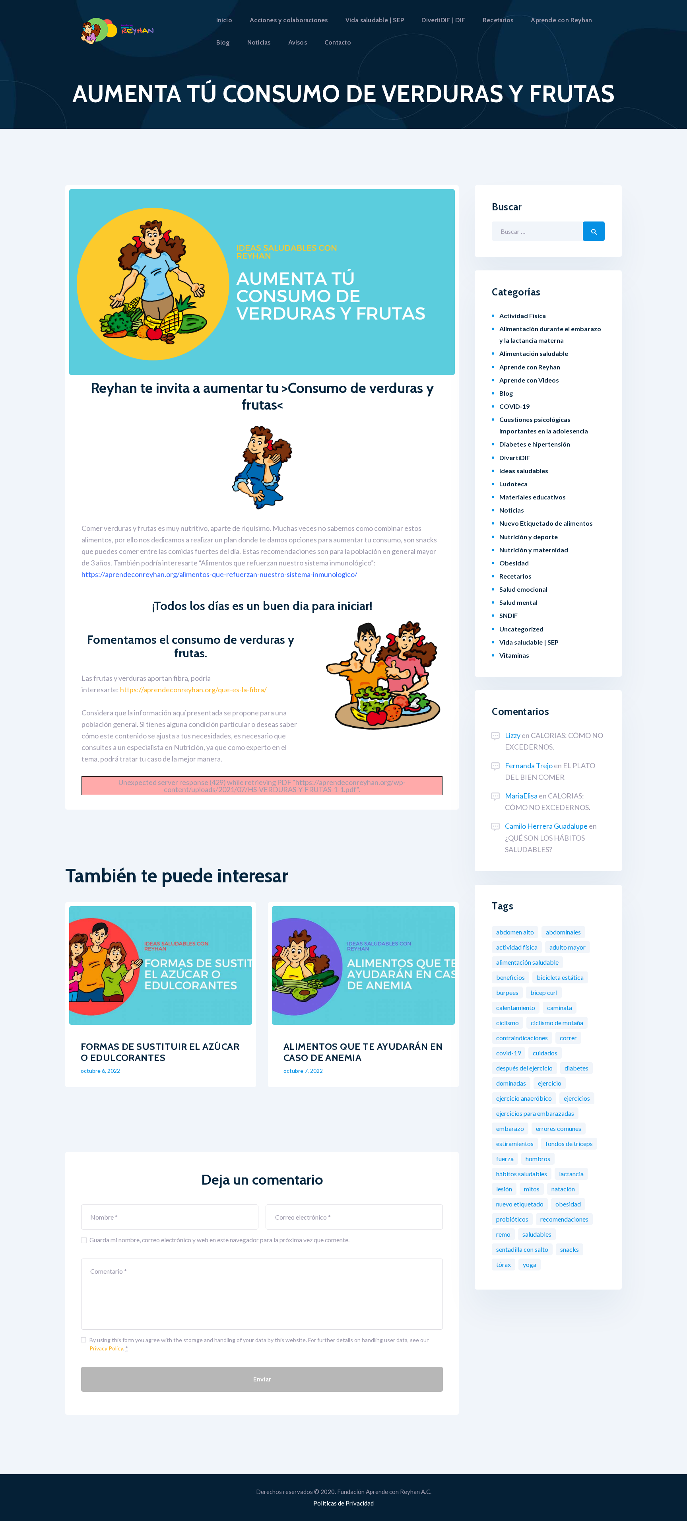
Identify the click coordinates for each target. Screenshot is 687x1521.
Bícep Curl (543, 992)
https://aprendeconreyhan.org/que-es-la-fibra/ (193, 689)
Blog (506, 393)
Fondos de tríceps (569, 1143)
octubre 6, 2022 (100, 1070)
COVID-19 (514, 406)
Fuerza (505, 1158)
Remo (503, 1234)
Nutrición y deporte (528, 536)
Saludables (536, 1234)
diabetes (576, 1068)
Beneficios (510, 977)
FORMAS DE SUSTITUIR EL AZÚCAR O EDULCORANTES (160, 1052)
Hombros (538, 1158)
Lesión (504, 1189)
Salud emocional (523, 589)
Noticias (511, 510)
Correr (568, 1037)
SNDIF (508, 615)
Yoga (529, 1264)
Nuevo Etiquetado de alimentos (546, 523)
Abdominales (563, 932)
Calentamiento (515, 1007)
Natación (563, 1189)
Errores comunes (558, 1128)
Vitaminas (514, 655)
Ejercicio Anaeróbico (524, 1098)
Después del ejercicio (524, 1068)
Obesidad (514, 563)
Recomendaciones (564, 1219)
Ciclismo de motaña (557, 1022)
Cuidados (545, 1053)
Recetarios (515, 576)
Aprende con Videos (529, 380)
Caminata (559, 1007)
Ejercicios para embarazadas (535, 1113)
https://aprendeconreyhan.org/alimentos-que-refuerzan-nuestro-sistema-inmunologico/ (219, 574)
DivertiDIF (514, 457)
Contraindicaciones (522, 1037)
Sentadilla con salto (522, 1249)
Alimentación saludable (533, 353)
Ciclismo (507, 1022)
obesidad (568, 1204)
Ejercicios (577, 1098)
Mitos (532, 1189)
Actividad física (517, 947)
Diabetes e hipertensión (534, 444)
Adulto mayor (567, 947)
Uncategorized (521, 629)
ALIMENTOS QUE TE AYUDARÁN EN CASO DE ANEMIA (363, 1052)
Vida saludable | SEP (529, 642)
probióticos (512, 1219)
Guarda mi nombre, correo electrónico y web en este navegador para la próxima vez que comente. (219, 1239)
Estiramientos (515, 1143)
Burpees (507, 992)
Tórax (503, 1264)
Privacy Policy (106, 1348)
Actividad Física (522, 315)
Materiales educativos (532, 497)
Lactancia (571, 1173)
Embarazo (510, 1128)
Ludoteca (513, 484)
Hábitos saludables (521, 1173)
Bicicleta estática (560, 977)
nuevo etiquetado (519, 1204)
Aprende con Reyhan (529, 367)
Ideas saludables (523, 470)
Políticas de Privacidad (343, 1503)
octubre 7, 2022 (303, 1070)
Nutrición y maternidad (533, 550)
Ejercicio (549, 1083)
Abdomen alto (515, 932)
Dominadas (511, 1083)
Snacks (569, 1249)
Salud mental (518, 602)
